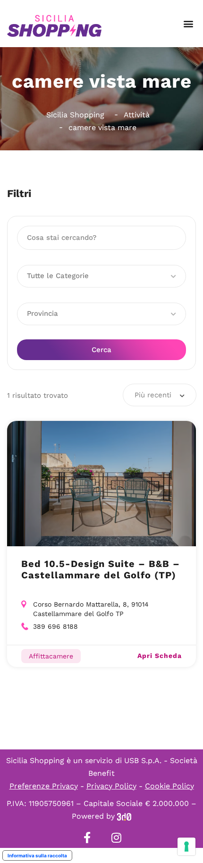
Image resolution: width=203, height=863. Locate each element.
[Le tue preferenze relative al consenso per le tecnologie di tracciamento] (186, 846)
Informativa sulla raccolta (37, 855)
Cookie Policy (169, 785)
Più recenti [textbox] (153, 395)
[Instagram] (116, 837)
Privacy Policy (111, 785)
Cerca (101, 349)
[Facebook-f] (87, 837)
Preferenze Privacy (43, 785)
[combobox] (159, 395)
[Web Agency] (124, 816)
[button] (188, 24)
